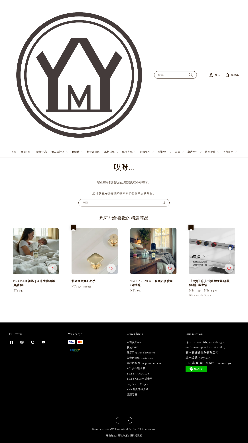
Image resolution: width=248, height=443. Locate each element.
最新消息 (41, 151)
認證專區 (132, 394)
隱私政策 (123, 435)
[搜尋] (191, 74)
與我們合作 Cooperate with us (144, 363)
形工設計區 (58, 151)
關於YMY (26, 151)
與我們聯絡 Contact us (140, 357)
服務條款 (111, 435)
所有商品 (228, 151)
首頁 (14, 151)
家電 (177, 151)
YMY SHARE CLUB (138, 373)
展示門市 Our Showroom (141, 352)
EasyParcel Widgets (138, 384)
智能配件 (162, 151)
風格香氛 (127, 151)
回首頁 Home (134, 342)
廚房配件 (192, 151)
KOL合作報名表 (136, 368)
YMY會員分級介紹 (137, 389)
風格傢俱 (109, 151)
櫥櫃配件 (145, 151)
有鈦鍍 (76, 151)
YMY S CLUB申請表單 (140, 378)
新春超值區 (93, 151)
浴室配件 (210, 151)
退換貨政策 (136, 435)
